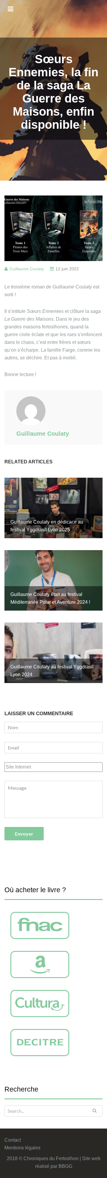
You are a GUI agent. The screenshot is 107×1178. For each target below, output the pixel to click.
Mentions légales (22, 1147)
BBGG (65, 1166)
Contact (12, 1140)
